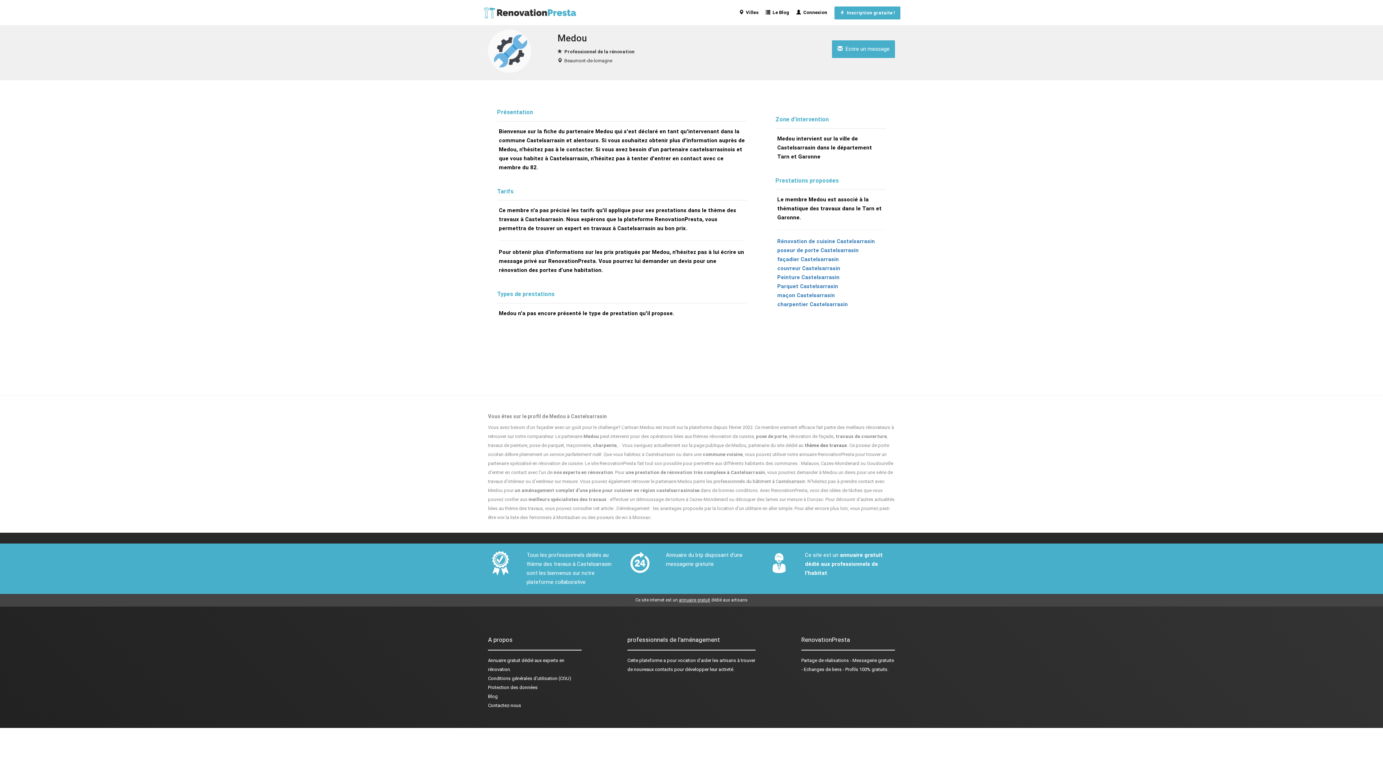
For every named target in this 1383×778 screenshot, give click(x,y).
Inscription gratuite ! (870, 12)
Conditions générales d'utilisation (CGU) (529, 678)
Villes (751, 12)
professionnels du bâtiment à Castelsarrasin (759, 481)
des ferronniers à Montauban (550, 517)
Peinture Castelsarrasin (808, 277)
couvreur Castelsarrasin (808, 268)
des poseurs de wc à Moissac (619, 517)
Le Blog (779, 12)
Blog (493, 696)
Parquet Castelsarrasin (807, 286)
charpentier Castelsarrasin (812, 304)
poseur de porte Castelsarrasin (818, 250)
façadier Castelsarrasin (808, 259)
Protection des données (513, 687)
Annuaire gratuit (504, 660)
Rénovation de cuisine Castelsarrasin (826, 241)
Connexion (814, 12)
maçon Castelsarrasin (806, 295)
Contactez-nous (504, 705)
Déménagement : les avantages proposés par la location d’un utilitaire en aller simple (704, 508)
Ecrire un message (866, 49)
